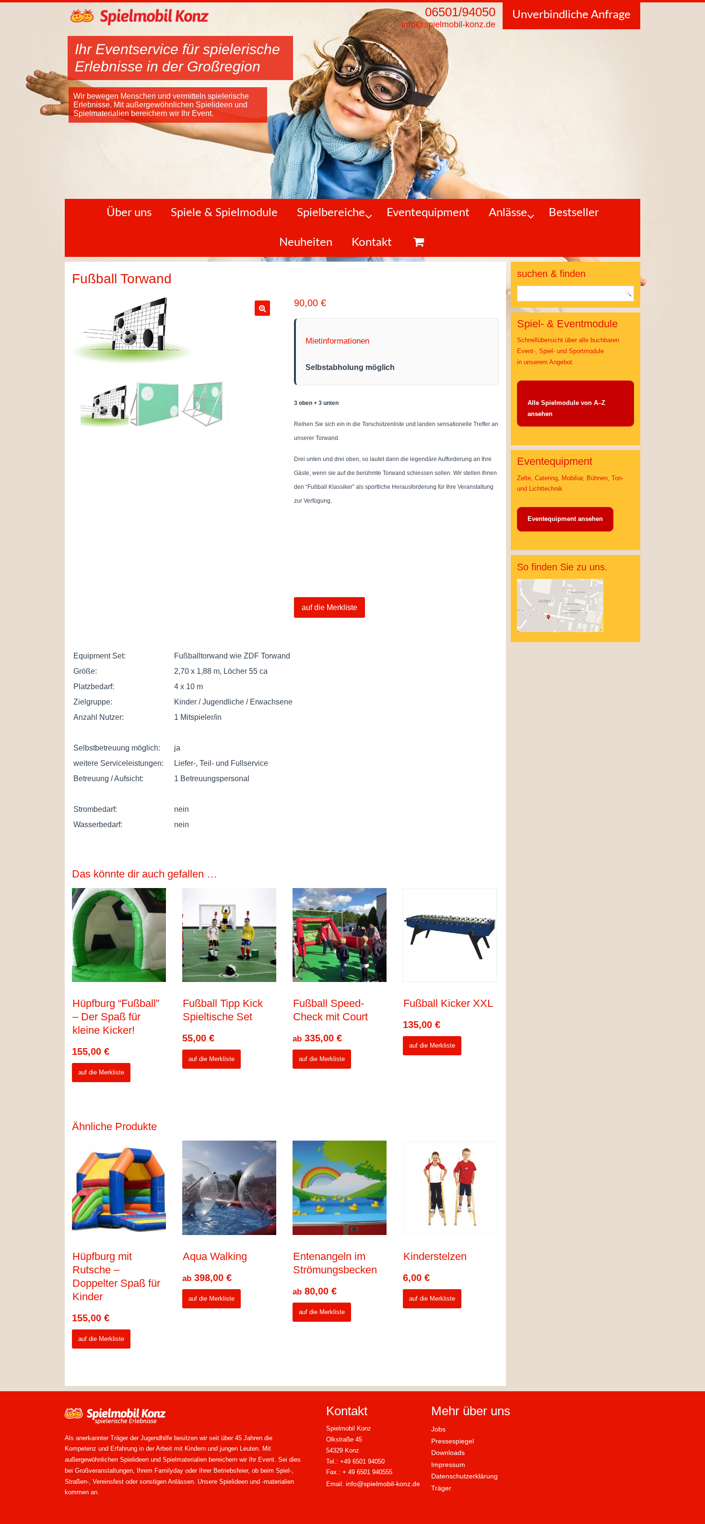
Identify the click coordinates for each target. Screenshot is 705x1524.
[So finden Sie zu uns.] (560, 630)
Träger (441, 1488)
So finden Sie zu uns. (562, 567)
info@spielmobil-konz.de (383, 1484)
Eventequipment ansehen (565, 518)
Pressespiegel (452, 1441)
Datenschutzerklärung (464, 1476)
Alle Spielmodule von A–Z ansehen (566, 408)
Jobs (438, 1429)
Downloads (448, 1452)
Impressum (448, 1464)
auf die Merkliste (329, 607)
